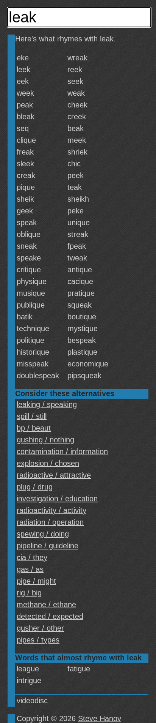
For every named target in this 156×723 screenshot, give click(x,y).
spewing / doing (43, 534)
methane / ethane (46, 604)
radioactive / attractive (54, 475)
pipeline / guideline (47, 545)
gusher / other (40, 628)
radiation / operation (50, 522)
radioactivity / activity (51, 510)
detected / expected (50, 616)
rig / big (29, 593)
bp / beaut (34, 428)
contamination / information (62, 451)
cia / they (32, 557)
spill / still (32, 416)
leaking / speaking (47, 404)
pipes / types (38, 640)
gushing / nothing (45, 440)
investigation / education (57, 498)
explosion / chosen (48, 463)
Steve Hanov (99, 718)
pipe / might (36, 581)
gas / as (30, 569)
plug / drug (35, 487)
